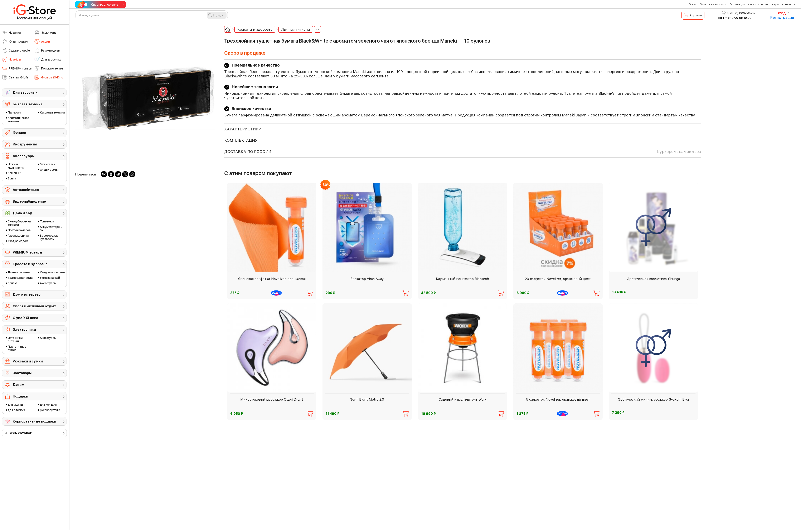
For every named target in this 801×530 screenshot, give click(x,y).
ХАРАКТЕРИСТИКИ (242, 129)
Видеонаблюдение (29, 201)
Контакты (788, 4)
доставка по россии (462, 151)
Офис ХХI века (25, 318)
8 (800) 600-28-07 (741, 13)
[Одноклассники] (111, 174)
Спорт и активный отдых (34, 306)
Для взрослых (25, 93)
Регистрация (782, 17)
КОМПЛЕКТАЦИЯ (241, 140)
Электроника (24, 330)
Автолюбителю (26, 190)
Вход (781, 13)
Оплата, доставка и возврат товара (754, 4)
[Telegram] (118, 174)
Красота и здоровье (30, 264)
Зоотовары (22, 373)
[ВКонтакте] (104, 174)
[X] (125, 174)
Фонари (19, 133)
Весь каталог (20, 433)
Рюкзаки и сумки (28, 361)
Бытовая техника (28, 104)
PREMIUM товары (27, 252)
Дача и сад (22, 213)
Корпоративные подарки (34, 421)
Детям (18, 385)
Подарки (20, 396)
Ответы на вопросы (713, 4)
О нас (693, 4)
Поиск (218, 15)
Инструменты (25, 144)
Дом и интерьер (26, 295)
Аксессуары (24, 156)
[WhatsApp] (132, 174)
